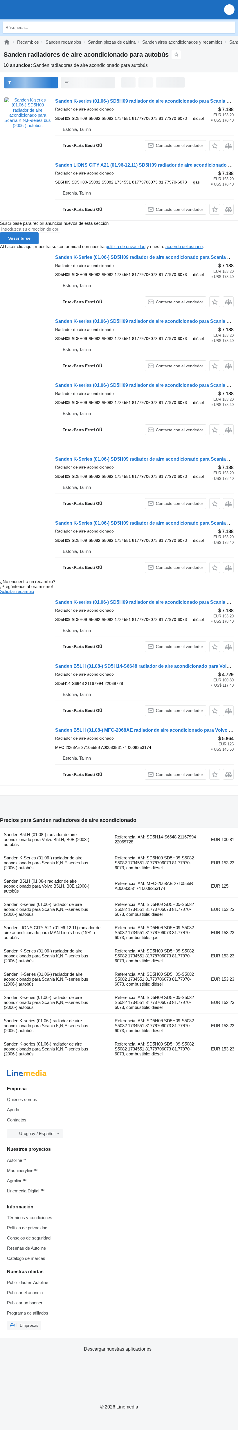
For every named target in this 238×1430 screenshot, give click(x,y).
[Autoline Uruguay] (37, 9)
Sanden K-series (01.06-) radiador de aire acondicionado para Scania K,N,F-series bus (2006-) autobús (46, 909)
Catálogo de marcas (26, 1258)
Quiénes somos (22, 1099)
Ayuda (13, 1109)
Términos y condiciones (29, 1217)
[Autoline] (6, 42)
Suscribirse (19, 238)
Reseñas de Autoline (26, 1248)
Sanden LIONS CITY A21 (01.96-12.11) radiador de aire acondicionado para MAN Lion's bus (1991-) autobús (52, 932)
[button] (229, 9)
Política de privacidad (27, 1227)
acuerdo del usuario (184, 246)
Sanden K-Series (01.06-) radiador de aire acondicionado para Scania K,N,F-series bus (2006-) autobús (46, 862)
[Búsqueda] (229, 27)
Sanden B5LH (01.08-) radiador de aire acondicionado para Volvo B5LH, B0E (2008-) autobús (46, 839)
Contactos (16, 1119)
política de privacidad (125, 246)
